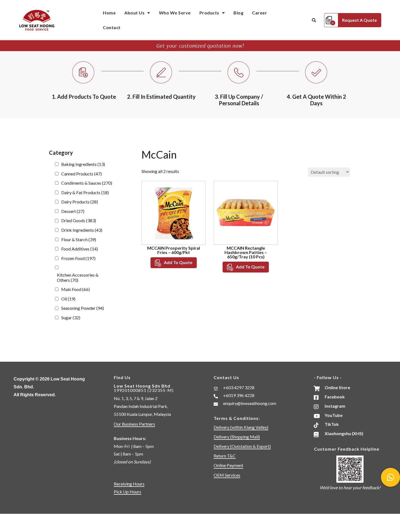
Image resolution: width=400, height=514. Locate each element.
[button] (314, 20)
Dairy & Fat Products (85, 192)
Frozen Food (78, 258)
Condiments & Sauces (86, 182)
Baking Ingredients (83, 164)
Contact (112, 27)
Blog (238, 12)
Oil (68, 298)
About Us (134, 12)
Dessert (72, 211)
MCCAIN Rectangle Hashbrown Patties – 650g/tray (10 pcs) (245, 252)
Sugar (70, 317)
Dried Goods (78, 220)
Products (209, 12)
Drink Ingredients (81, 230)
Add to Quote (178, 262)
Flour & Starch (78, 239)
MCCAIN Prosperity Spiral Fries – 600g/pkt (173, 250)
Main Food (75, 289)
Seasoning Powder (82, 308)
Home (109, 12)
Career (259, 12)
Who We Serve (175, 12)
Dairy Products (79, 201)
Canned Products (81, 173)
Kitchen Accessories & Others (78, 277)
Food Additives (79, 248)
